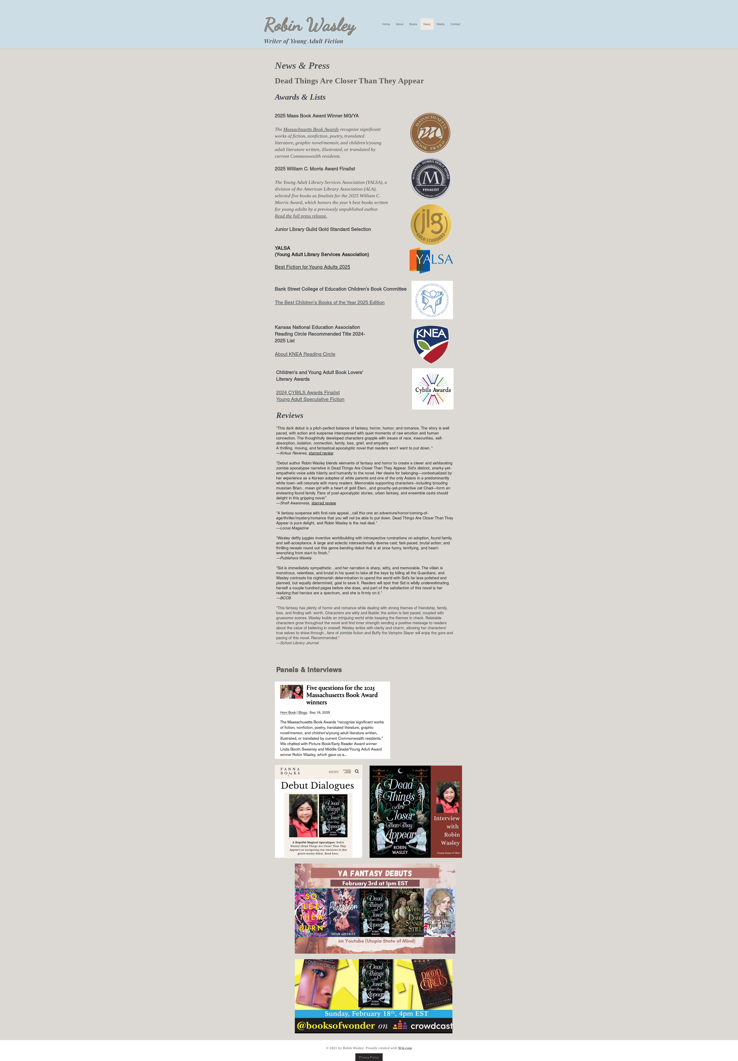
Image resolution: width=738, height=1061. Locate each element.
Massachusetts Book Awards (311, 129)
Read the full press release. (301, 215)
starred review (324, 503)
